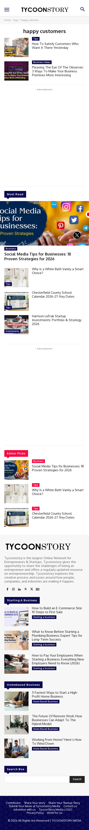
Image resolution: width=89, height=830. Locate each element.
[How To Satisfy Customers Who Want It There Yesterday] (16, 47)
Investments (12, 331)
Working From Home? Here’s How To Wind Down (56, 742)
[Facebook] (7, 589)
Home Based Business (45, 701)
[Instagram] (13, 589)
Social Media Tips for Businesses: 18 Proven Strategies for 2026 (37, 256)
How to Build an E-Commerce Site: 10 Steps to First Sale (57, 610)
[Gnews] (38, 589)
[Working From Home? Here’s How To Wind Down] (16, 748)
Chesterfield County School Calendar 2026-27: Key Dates (53, 294)
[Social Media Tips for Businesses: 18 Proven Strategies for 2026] (44, 223)
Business (11, 248)
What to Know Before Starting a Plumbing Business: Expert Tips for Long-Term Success (57, 635)
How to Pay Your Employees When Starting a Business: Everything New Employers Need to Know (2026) (58, 659)
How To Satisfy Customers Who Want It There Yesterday (55, 46)
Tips (8, 284)
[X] (32, 589)
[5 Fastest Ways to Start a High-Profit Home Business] (16, 701)
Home (7, 20)
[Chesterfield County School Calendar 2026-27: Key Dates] (16, 301)
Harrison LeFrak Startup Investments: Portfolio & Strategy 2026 (56, 320)
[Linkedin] (19, 589)
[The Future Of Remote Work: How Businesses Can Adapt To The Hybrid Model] (16, 724)
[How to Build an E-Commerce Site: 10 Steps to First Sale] (16, 616)
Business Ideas (41, 62)
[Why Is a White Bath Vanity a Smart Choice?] (16, 277)
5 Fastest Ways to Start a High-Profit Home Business (55, 694)
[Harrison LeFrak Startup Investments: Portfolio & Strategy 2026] (16, 324)
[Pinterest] (25, 589)
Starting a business (44, 617)
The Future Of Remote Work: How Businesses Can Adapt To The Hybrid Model (57, 720)
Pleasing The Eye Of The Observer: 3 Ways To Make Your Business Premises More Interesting (58, 71)
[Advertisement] (44, 136)
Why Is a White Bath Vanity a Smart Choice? (58, 271)
